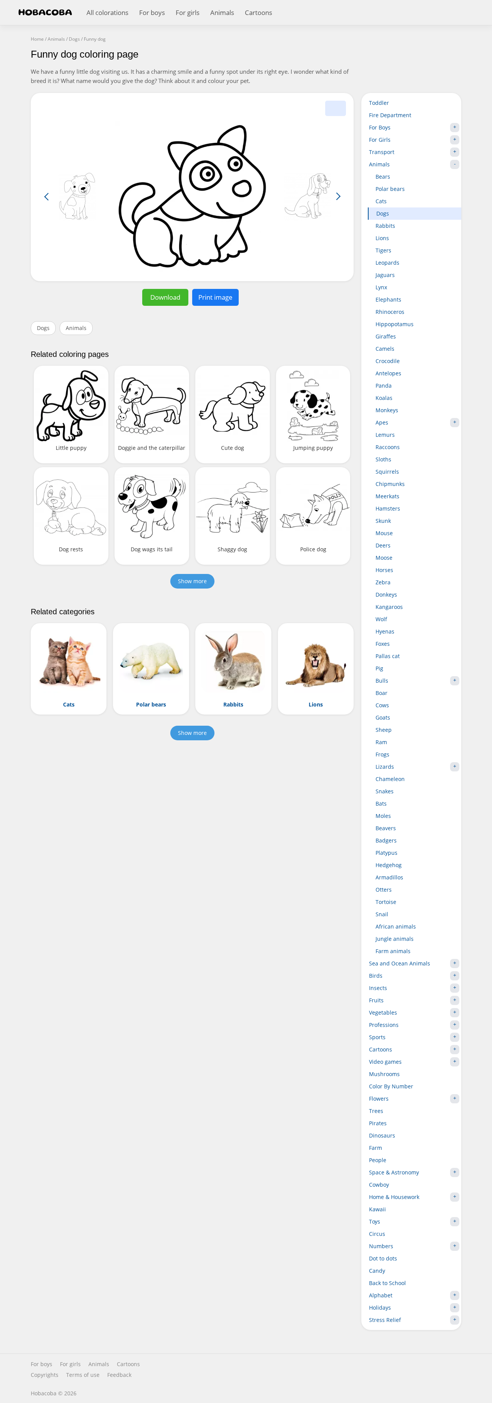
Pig (379, 668)
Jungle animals (395, 938)
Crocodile (388, 361)
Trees (376, 1110)
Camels (385, 348)
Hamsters (388, 508)
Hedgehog (389, 865)
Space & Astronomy (394, 1172)
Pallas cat (388, 656)
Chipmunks (390, 484)
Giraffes (386, 336)
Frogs (382, 754)
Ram (381, 742)
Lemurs (385, 434)
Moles (383, 815)
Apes (382, 422)
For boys (152, 12)
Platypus (386, 852)
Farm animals (393, 951)
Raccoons (388, 447)
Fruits (376, 1000)
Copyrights (44, 1375)
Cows (382, 705)
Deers (383, 545)
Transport (381, 152)
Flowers (379, 1098)
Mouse (384, 533)
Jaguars (385, 275)
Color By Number (391, 1086)
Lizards (385, 766)
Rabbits (385, 225)
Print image (215, 297)
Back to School (387, 1283)
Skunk (383, 520)
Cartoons (258, 12)
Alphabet (380, 1295)
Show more (192, 581)
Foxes (383, 643)
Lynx (381, 287)
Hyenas (385, 631)
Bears (383, 176)
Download (165, 297)
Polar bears (390, 188)
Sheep (384, 729)
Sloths (383, 459)
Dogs (43, 328)
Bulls (382, 680)
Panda (384, 385)
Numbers (381, 1246)
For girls (187, 12)
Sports (377, 1037)
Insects (378, 988)
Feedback (119, 1375)
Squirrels (387, 471)
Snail (382, 914)
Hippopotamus (395, 324)
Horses (384, 570)
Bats (381, 803)
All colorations (107, 12)
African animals (396, 926)
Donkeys (386, 594)
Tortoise (386, 901)
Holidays (380, 1307)
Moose (384, 557)
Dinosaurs (382, 1135)
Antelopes (388, 373)
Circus (377, 1233)
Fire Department (390, 115)
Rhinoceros (390, 311)
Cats (381, 201)
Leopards (387, 262)
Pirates (378, 1123)
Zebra (383, 582)
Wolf (381, 619)
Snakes (385, 791)
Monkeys (387, 410)
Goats (383, 717)
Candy (377, 1270)
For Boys (380, 127)
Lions (382, 238)
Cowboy (379, 1184)
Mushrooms (384, 1074)
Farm (375, 1147)
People (377, 1160)
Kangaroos (389, 606)
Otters (384, 889)
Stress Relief (385, 1319)
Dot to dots (383, 1258)
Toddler (379, 102)
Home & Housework (394, 1197)
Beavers (386, 828)
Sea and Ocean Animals (399, 963)
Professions (384, 1024)
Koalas (384, 397)
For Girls (380, 139)
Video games (385, 1061)
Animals (222, 12)
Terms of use (83, 1375)
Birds (375, 975)
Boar (381, 693)
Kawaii (377, 1209)
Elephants (388, 299)
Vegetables (383, 1012)
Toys (374, 1221)
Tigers (383, 250)
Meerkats (387, 496)
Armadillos (389, 877)
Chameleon (390, 779)
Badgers (386, 840)
